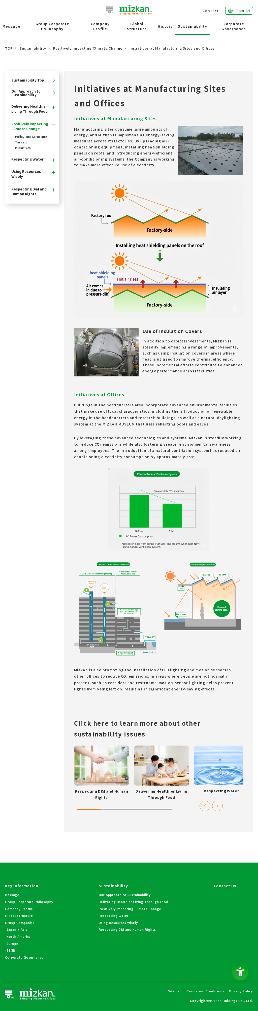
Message (11, 26)
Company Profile (100, 26)
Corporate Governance (233, 26)
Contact (211, 10)
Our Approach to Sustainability (26, 92)
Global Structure (137, 26)
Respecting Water (27, 159)
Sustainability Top (27, 80)
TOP (9, 48)
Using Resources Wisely (26, 174)
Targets (21, 142)
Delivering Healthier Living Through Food (29, 109)
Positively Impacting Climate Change (87, 48)
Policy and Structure (31, 136)
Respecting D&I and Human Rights (29, 192)
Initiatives (23, 147)
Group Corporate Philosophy (53, 26)
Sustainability (192, 26)
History (165, 26)
